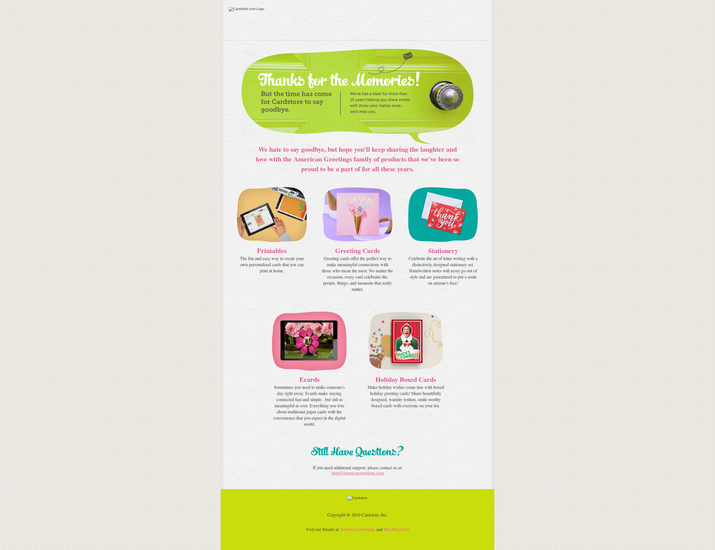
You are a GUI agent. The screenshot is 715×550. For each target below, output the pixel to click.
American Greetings (357, 529)
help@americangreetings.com (358, 473)
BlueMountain (396, 529)
